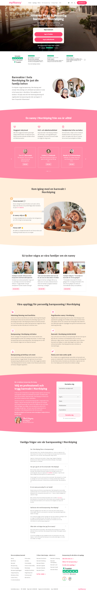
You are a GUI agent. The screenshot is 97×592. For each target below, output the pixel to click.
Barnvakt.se (27, 577)
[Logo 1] (15, 2)
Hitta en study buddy (30, 565)
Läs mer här (16, 288)
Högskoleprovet (28, 572)
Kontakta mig (69, 415)
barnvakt (60, 497)
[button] (72, 3)
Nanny (12, 558)
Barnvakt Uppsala (41, 565)
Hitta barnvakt (28, 575)
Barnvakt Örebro (40, 570)
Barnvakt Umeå (54, 567)
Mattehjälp (27, 568)
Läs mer (25, 164)
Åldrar (39, 2)
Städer (29, 2)
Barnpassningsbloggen (16, 570)
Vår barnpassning (46, 2)
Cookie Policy (14, 577)
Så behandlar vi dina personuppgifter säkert (70, 418)
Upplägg (34, 2)
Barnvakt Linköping (55, 558)
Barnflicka (13, 560)
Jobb (60, 2)
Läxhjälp (27, 560)
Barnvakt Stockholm (41, 558)
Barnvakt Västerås (41, 568)
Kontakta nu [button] (82, 2)
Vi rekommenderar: (15, 579)
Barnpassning (14, 565)
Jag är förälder (48, 34)
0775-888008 (20, 207)
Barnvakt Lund (53, 564)
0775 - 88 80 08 (23, 589)
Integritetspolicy (15, 572)
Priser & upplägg (15, 568)
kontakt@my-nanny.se (15, 589)
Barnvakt (13, 563)
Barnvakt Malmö (40, 563)
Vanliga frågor (54, 2)
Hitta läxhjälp (28, 563)
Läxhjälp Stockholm (29, 570)
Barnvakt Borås (54, 569)
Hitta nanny (27, 558)
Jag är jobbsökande (48, 39)
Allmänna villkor (15, 575)
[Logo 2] (82, 589)
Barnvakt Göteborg (41, 560)
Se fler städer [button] (41, 574)
